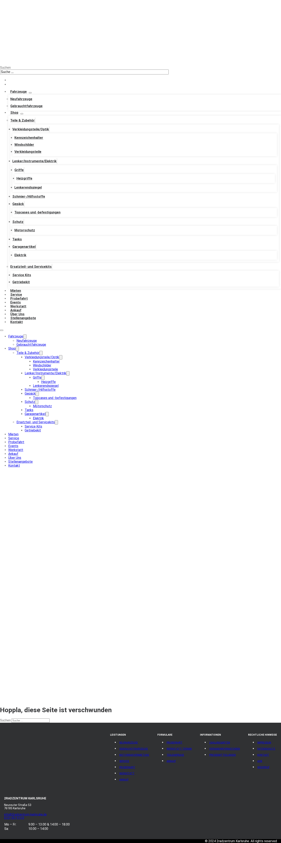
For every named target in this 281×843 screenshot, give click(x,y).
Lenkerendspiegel (28, 187)
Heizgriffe (24, 178)
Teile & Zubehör (22, 120)
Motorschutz (24, 230)
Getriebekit (21, 282)
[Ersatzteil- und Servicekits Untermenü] (56, 422)
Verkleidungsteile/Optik (30, 129)
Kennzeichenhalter (28, 138)
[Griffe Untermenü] (43, 378)
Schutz (17, 222)
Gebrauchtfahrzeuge (26, 106)
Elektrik (20, 255)
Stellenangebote (23, 318)
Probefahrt (19, 298)
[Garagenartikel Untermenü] (47, 414)
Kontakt (16, 322)
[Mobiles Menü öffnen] (1, 330)
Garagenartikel (24, 247)
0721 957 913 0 (14, 817)
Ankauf (15, 310)
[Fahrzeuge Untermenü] (30, 92)
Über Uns (17, 314)
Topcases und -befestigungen (37, 212)
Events (15, 302)
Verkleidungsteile (27, 152)
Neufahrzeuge (21, 99)
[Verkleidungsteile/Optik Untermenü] (49, 129)
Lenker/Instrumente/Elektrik (34, 161)
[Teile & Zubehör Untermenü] (35, 120)
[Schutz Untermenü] (23, 222)
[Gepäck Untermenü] (24, 204)
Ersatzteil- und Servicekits (31, 267)
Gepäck (18, 204)
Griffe (19, 170)
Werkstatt (18, 306)
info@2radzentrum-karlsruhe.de (25, 814)
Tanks (17, 239)
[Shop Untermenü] (21, 113)
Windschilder (24, 145)
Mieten (15, 291)
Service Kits (21, 275)
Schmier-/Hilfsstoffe (28, 196)
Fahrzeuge (18, 92)
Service (16, 295)
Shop (14, 113)
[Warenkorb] (11, 84)
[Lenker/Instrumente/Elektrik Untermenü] (68, 373)
